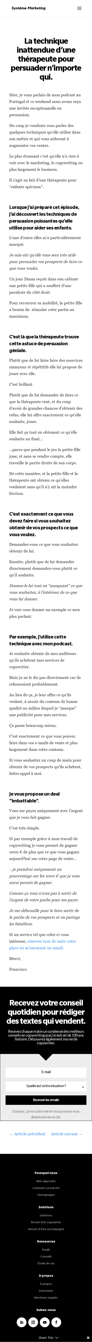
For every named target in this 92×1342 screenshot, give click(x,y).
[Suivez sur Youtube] (45, 1322)
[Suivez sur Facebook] (56, 1322)
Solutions (46, 1215)
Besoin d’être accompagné (46, 1229)
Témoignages (46, 1195)
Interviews (46, 1291)
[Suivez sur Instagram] (33, 1322)
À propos (46, 1284)
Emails (46, 1250)
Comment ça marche (46, 1188)
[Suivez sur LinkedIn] (22, 1322)
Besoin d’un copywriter (46, 1222)
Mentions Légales (46, 1298)
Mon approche (46, 1181)
